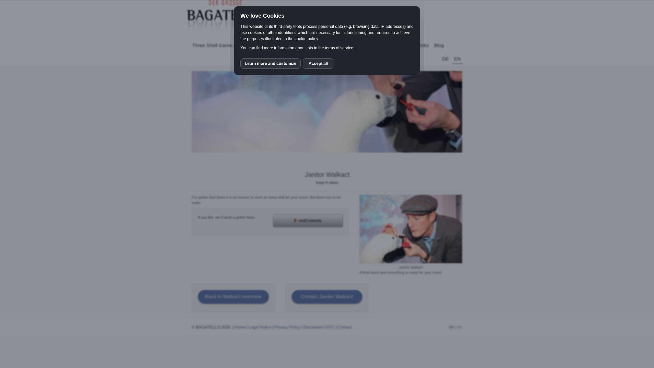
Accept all (318, 63)
